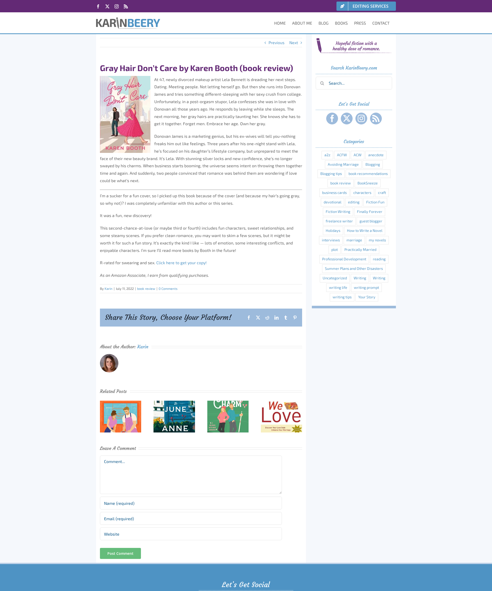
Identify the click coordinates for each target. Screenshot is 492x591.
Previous (276, 42)
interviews (331, 240)
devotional (332, 202)
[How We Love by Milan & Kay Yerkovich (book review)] (281, 403)
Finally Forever (369, 211)
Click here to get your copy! (181, 262)
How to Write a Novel (364, 230)
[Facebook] (332, 118)
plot (334, 249)
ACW (358, 155)
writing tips (342, 297)
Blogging (372, 164)
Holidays (333, 230)
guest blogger (371, 221)
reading (379, 259)
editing (354, 202)
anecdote (376, 155)
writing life (338, 287)
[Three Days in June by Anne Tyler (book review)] (174, 403)
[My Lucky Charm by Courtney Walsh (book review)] (228, 403)
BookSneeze (367, 183)
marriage (354, 240)
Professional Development (344, 259)
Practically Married (360, 249)
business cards (334, 192)
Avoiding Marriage (343, 164)
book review (146, 289)
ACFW (342, 155)
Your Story (366, 297)
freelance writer (339, 221)
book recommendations (368, 173)
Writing (360, 278)
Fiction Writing (338, 211)
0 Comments (168, 289)
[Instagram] (361, 118)
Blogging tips (331, 173)
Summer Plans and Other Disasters (354, 268)
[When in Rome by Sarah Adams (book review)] (120, 403)
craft (382, 192)
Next (293, 42)
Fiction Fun (375, 202)
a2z (327, 155)
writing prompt (366, 287)
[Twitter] (347, 118)
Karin (108, 289)
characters (362, 192)
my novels (377, 240)
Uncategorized (335, 278)
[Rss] (376, 118)
